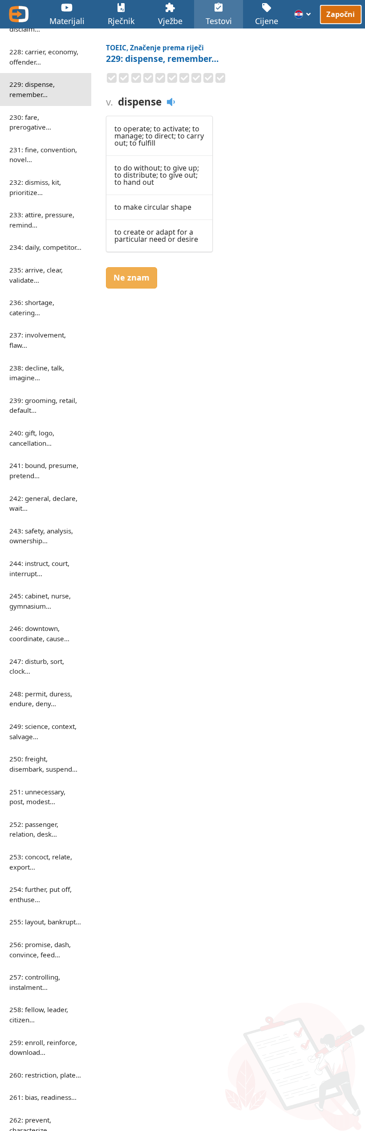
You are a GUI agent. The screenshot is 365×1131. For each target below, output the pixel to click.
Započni (341, 14)
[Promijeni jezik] (302, 14)
